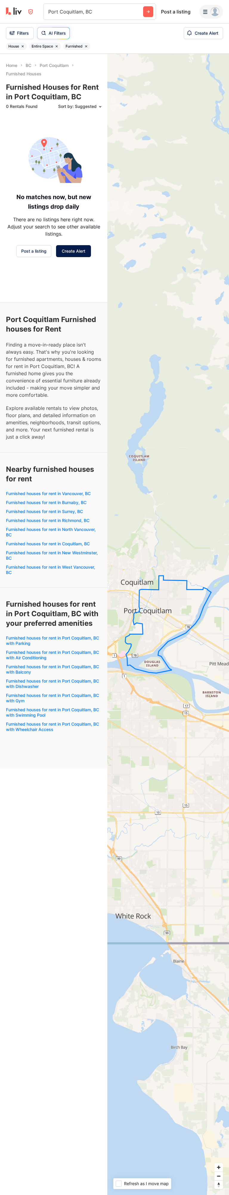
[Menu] (211, 12)
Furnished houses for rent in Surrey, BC (44, 511)
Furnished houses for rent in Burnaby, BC (46, 502)
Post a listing (176, 12)
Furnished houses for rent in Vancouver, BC (48, 493)
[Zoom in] (218, 1167)
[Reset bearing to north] (218, 1184)
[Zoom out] (218, 1176)
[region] (168, 624)
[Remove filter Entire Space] (57, 46)
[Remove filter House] (23, 46)
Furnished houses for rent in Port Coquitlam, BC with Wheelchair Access (52, 726)
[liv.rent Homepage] (14, 11)
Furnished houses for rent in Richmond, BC (47, 520)
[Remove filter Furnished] (86, 46)
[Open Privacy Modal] (30, 12)
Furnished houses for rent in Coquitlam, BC (48, 543)
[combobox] (49, 12)
